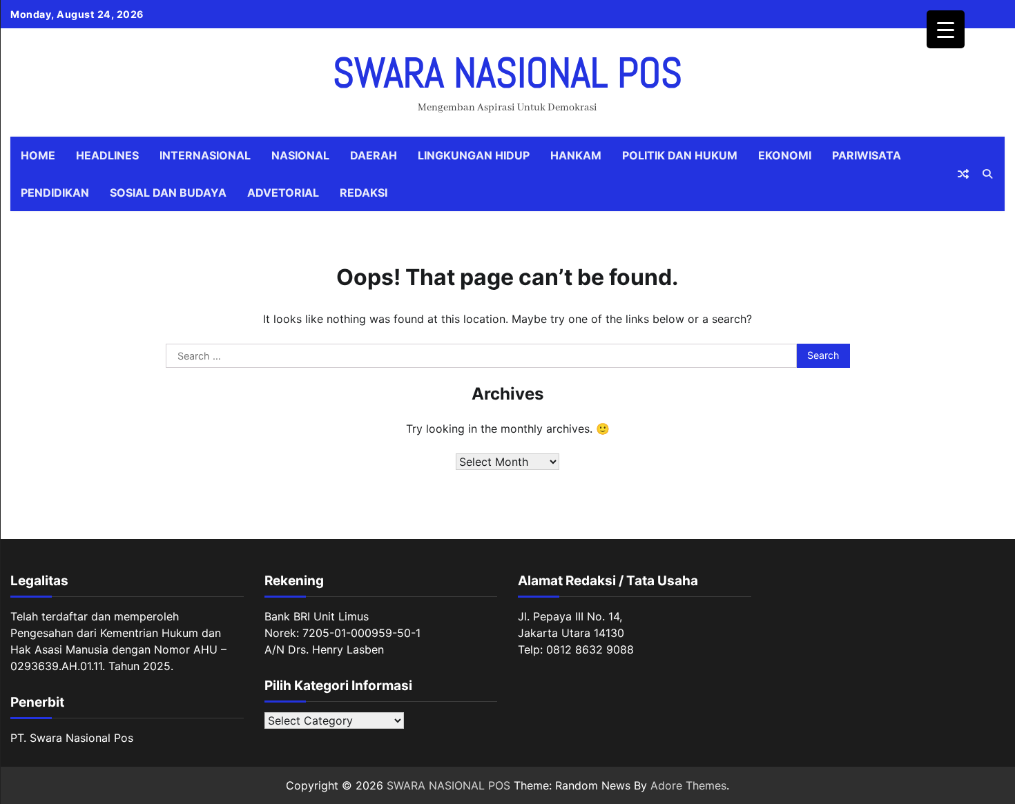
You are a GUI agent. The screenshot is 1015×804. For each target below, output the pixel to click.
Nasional (300, 155)
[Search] (987, 174)
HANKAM (575, 155)
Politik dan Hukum (679, 155)
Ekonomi (784, 155)
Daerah (373, 155)
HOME (38, 155)
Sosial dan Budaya (168, 192)
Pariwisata (866, 155)
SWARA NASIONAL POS (507, 72)
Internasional (205, 155)
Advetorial (283, 192)
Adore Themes (688, 785)
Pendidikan (55, 192)
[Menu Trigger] (946, 29)
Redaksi (363, 192)
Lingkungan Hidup (474, 155)
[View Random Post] (963, 174)
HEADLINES (107, 155)
